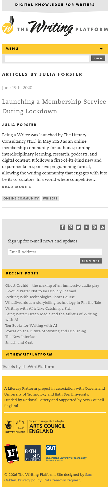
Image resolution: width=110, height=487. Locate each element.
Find (98, 58)
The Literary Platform (11, 454)
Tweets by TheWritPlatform (28, 366)
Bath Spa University (33, 453)
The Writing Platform (55, 26)
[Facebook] (62, 227)
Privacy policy (29, 480)
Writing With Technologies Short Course (40, 297)
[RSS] (102, 227)
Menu (12, 49)
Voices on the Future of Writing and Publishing (46, 331)
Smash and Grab (19, 342)
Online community (21, 198)
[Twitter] (78, 227)
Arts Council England (35, 427)
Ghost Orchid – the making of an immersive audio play (52, 285)
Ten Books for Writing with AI (31, 325)
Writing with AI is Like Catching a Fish (38, 308)
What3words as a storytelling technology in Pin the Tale (53, 302)
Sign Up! (90, 261)
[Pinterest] (70, 227)
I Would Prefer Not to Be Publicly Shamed (40, 291)
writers (50, 198)
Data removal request (62, 480)
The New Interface (21, 336)
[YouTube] (86, 227)
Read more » (17, 187)
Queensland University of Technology (66, 453)
